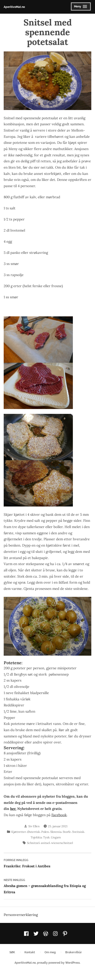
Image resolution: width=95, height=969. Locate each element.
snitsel (45, 843)
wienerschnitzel (62, 843)
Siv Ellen (34, 826)
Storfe (67, 832)
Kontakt (29, 952)
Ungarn (56, 837)
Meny (79, 8)
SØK (12, 952)
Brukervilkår (73, 952)
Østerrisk (33, 832)
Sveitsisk (78, 832)
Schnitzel (33, 843)
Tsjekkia (36, 837)
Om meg (50, 952)
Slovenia (55, 832)
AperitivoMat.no (14, 7)
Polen (45, 832)
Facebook (59, 815)
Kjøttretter (18, 832)
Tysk (46, 837)
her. (13, 808)
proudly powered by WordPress (58, 962)
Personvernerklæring (21, 914)
